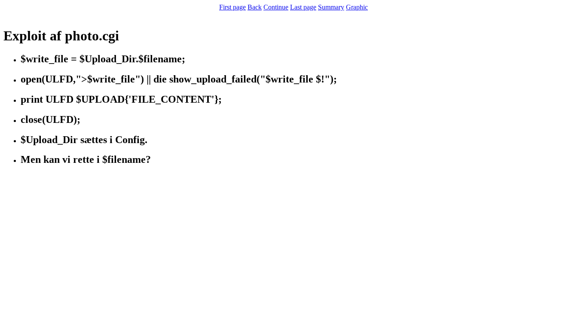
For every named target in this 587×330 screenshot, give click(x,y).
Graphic (357, 7)
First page (232, 7)
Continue (275, 7)
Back (255, 7)
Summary (331, 7)
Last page (303, 7)
